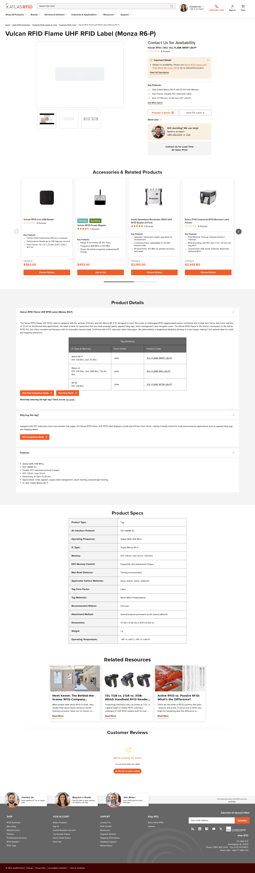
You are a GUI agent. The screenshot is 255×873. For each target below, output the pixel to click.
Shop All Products (15, 14)
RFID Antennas (13, 822)
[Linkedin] (199, 828)
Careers (151, 826)
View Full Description (159, 72)
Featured (83, 221)
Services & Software (54, 14)
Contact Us (105, 822)
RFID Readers (13, 842)
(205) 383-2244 (174, 135)
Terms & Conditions (77, 868)
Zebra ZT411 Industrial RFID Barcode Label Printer (207, 221)
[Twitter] (220, 828)
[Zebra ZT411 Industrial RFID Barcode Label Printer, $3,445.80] (208, 197)
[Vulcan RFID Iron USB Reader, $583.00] (46, 197)
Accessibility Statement (57, 868)
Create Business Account (64, 830)
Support (124, 14)
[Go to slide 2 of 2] (16, 231)
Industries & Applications (84, 14)
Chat (188, 135)
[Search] (171, 6)
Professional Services (17, 838)
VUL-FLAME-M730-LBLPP (159, 384)
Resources (108, 14)
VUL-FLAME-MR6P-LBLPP (159, 358)
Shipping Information (110, 838)
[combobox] (99, 6)
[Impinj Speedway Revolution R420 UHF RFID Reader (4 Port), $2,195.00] (154, 197)
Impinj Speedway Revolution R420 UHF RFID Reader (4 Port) (151, 221)
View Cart (57, 842)
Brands (34, 14)
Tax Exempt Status (61, 834)
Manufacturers (13, 830)
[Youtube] (213, 828)
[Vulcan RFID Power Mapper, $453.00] (100, 197)
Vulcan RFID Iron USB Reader (39, 219)
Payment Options (108, 834)
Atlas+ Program (60, 822)
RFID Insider (106, 826)
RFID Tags (11, 845)
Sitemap (29, 868)
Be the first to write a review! (127, 771)
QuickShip (95, 221)
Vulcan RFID (154, 47)
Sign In (56, 826)
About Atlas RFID (155, 822)
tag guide (70, 399)
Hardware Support (108, 842)
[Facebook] (206, 828)
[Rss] (192, 828)
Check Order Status (62, 838)
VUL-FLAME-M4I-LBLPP (159, 371)
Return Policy (106, 845)
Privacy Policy (40, 868)
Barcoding (11, 826)
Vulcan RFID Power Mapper (91, 225)
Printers (10, 834)
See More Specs (155, 103)
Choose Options (46, 272)
